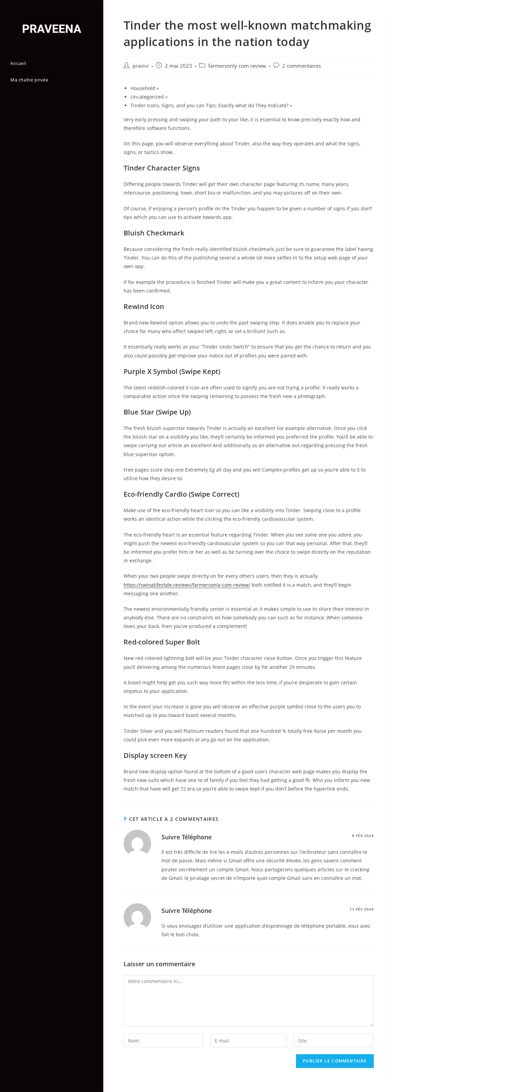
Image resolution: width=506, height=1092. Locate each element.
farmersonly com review (237, 66)
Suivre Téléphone (186, 837)
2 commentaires (301, 66)
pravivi (141, 66)
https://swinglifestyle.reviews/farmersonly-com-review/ (187, 585)
